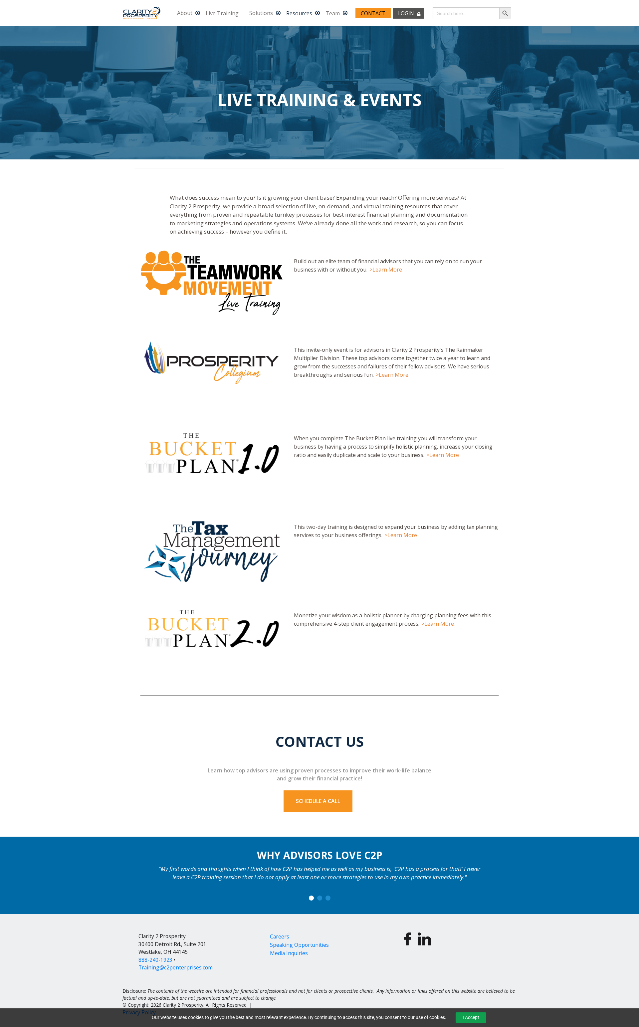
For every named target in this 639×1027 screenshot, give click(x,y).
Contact (373, 13)
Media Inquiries (289, 953)
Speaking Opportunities (299, 944)
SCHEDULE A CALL (318, 801)
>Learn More (385, 269)
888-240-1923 (155, 959)
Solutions (261, 13)
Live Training (222, 13)
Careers (279, 936)
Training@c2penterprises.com (175, 967)
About (184, 13)
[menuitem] (186, 13)
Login (406, 13)
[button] (311, 898)
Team (332, 13)
